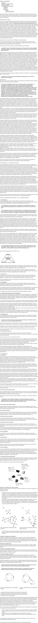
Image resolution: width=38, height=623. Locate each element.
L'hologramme (5, 9)
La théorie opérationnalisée (9, 11)
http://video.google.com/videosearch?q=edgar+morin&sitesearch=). (24, 23)
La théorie (6, 10)
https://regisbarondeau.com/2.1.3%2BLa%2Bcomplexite (21, 622)
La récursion (5, 8)
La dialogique (5, 7)
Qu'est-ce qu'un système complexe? (7, 3)
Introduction (3, 2)
